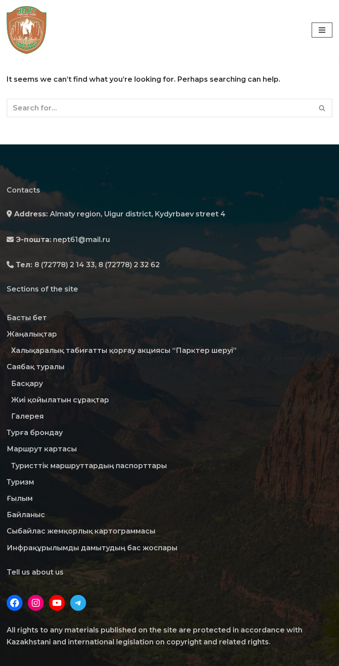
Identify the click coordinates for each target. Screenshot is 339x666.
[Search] (322, 107)
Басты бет (27, 318)
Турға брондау (35, 432)
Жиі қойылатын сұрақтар (60, 400)
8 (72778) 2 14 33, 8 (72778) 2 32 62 (97, 265)
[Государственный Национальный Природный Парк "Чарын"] (29, 30)
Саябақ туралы (35, 367)
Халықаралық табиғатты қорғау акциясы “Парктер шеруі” (124, 350)
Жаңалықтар (32, 334)
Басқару (27, 383)
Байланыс (26, 515)
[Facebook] (15, 603)
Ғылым (20, 498)
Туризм (20, 482)
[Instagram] (36, 603)
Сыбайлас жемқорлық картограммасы (81, 531)
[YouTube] (57, 603)
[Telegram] (78, 603)
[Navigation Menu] (322, 30)
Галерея (27, 416)
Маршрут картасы (42, 449)
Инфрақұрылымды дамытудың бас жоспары (92, 548)
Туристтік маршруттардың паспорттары (89, 466)
